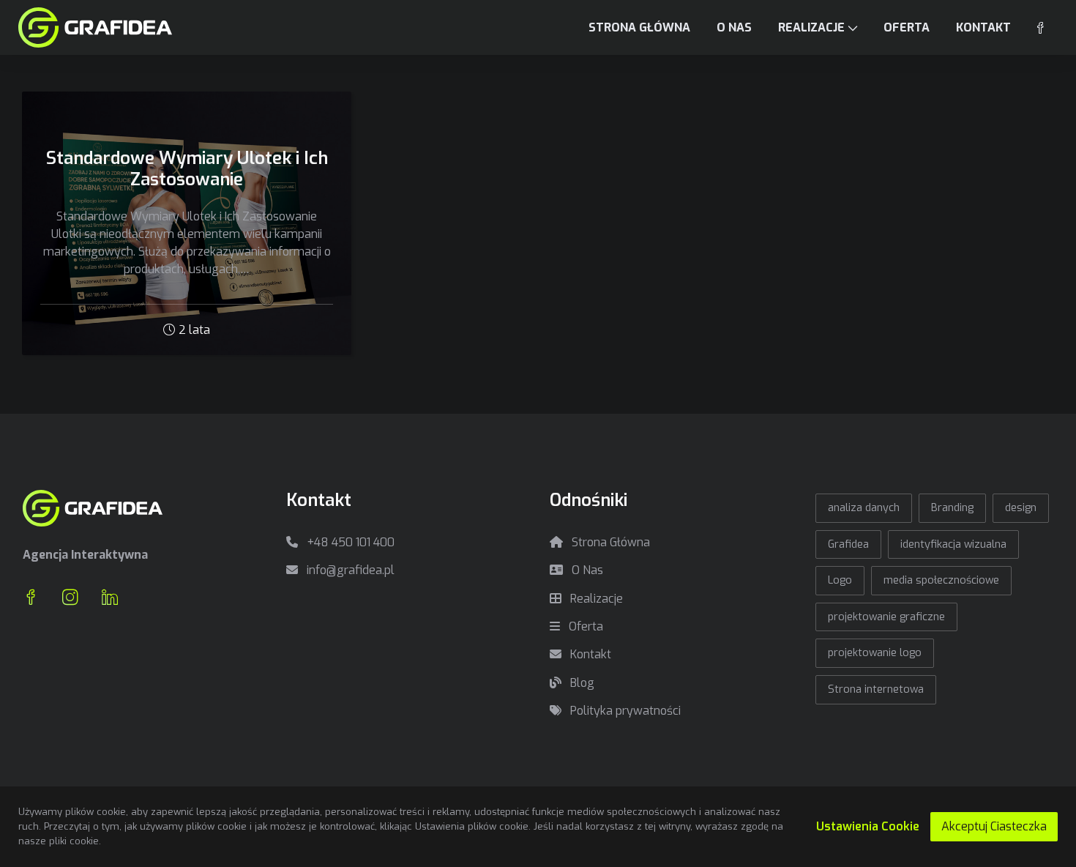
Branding (952, 508)
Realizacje (595, 598)
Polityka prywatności (624, 710)
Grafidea (848, 544)
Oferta (584, 626)
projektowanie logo (875, 653)
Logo (840, 580)
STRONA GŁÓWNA (639, 27)
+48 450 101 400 (349, 542)
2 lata (194, 330)
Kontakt (589, 654)
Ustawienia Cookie (867, 826)
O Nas (586, 570)
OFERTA (906, 27)
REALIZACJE (811, 27)
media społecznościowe (941, 580)
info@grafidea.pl (349, 570)
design (1020, 508)
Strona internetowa (876, 689)
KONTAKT (983, 27)
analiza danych (864, 508)
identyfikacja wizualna (953, 544)
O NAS (734, 27)
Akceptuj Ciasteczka (994, 826)
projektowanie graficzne (886, 617)
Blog (580, 683)
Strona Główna (609, 542)
